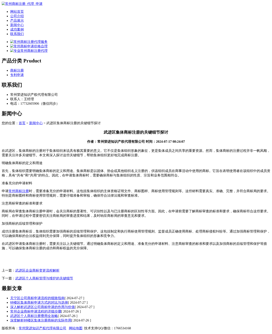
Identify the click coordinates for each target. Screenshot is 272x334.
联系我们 (17, 34)
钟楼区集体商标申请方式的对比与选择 (39, 302)
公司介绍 (17, 16)
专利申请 (17, 75)
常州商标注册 (18, 191)
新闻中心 (17, 25)
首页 (22, 123)
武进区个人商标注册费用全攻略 (34, 316)
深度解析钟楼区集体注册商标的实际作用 (40, 320)
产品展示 (17, 20)
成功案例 (17, 29)
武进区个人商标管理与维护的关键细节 (44, 278)
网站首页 (17, 11)
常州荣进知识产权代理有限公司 (42, 328)
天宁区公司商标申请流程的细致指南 (37, 298)
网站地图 (75, 328)
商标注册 (17, 70)
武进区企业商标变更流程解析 (37, 270)
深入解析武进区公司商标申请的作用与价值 (42, 307)
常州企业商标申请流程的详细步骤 (35, 311)
